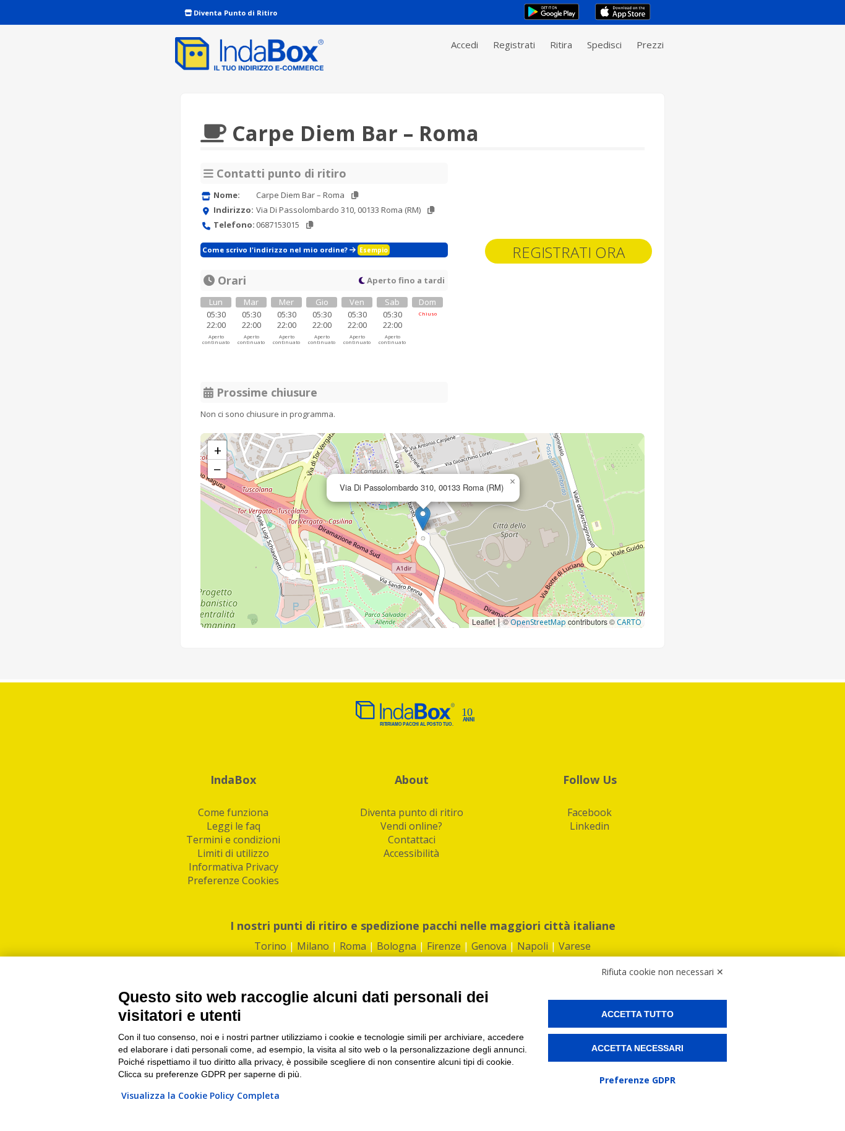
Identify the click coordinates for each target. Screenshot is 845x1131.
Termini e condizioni (233, 839)
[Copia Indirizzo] (430, 210)
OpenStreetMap (538, 622)
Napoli (532, 946)
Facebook (589, 812)
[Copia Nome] (354, 195)
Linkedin (589, 826)
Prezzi (650, 44)
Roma (353, 946)
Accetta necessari (637, 1048)
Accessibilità (411, 853)
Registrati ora (568, 252)
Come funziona (233, 812)
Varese (575, 946)
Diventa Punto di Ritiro (234, 12)
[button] (423, 518)
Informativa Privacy (233, 867)
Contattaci (411, 839)
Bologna (396, 946)
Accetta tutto (637, 1014)
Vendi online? (411, 826)
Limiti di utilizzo (233, 853)
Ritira (561, 44)
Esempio (373, 250)
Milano (313, 946)
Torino (270, 946)
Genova (489, 946)
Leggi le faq (233, 826)
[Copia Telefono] (309, 225)
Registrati (514, 44)
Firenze (444, 946)
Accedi (464, 44)
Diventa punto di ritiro (411, 812)
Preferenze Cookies (233, 880)
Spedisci (604, 44)
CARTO (629, 622)
